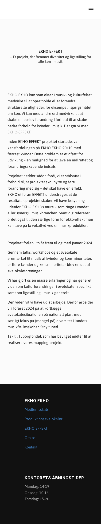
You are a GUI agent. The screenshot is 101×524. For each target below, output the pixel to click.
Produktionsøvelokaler (43, 419)
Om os (30, 438)
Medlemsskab (36, 409)
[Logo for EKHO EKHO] (42, 9)
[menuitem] (91, 9)
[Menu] (91, 9)
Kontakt (31, 447)
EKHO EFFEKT (36, 428)
